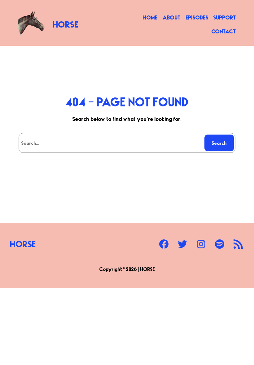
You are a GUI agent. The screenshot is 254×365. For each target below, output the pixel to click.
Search (219, 143)
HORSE (65, 24)
